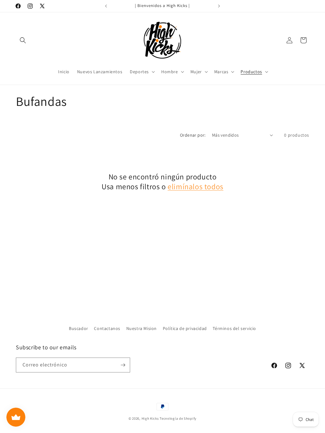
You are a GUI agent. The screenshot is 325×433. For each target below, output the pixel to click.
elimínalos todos (195, 186)
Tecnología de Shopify (178, 418)
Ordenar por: (193, 135)
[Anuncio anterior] (106, 6)
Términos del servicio (234, 328)
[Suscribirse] (123, 365)
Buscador (78, 328)
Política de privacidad (185, 328)
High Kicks (150, 418)
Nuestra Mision (141, 328)
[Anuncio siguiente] (219, 6)
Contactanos (107, 328)
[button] (23, 40)
